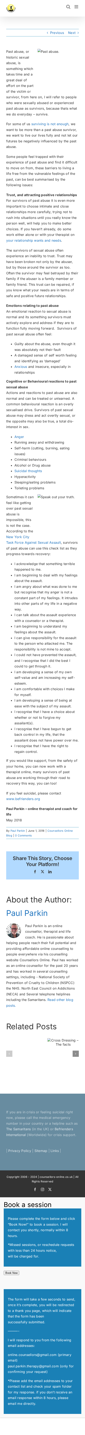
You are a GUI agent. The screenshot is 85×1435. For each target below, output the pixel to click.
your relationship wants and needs (33, 240)
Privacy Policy (19, 1151)
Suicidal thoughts (28, 471)
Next (72, 33)
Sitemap (40, 1151)
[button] (9, 1054)
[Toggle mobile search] (68, 7)
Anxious (20, 367)
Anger (19, 437)
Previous (57, 33)
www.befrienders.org (23, 799)
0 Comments (23, 835)
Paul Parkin (18, 830)
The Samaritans (18, 1129)
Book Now (11, 1272)
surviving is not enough (50, 124)
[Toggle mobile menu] (76, 7)
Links (55, 1151)
